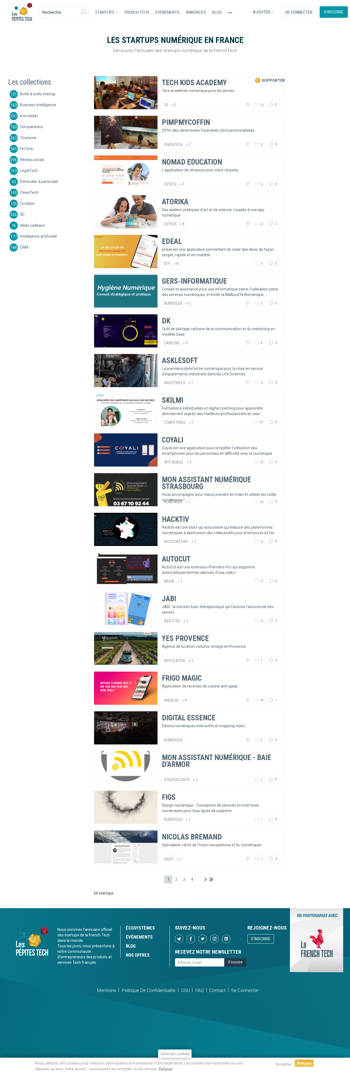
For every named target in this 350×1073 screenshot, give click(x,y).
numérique (173, 303)
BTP (167, 263)
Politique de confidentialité (149, 990)
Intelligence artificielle (38, 236)
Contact (217, 990)
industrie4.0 (174, 383)
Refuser (166, 1068)
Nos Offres (138, 955)
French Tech (137, 12)
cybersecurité (177, 780)
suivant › (205, 879)
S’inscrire (333, 12)
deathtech (173, 144)
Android (171, 700)
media (169, 581)
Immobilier (29, 115)
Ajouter (262, 12)
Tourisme (28, 137)
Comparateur (31, 126)
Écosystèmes (140, 928)
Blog (217, 12)
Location (27, 203)
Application (174, 660)
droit (169, 859)
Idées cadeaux (32, 225)
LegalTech (29, 170)
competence (175, 422)
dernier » (211, 879)
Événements (167, 12)
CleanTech (29, 192)
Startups (105, 12)
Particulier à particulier (39, 181)
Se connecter (299, 12)
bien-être (172, 621)
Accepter (284, 1064)
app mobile (173, 462)
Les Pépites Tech (22, 12)
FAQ (199, 990)
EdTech (170, 184)
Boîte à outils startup (38, 93)
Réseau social (32, 159)
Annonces (196, 12)
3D (22, 214)
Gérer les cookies (175, 1054)
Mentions (106, 990)
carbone (172, 343)
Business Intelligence (38, 104)
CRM (24, 247)
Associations (176, 541)
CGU (185, 990)
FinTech (26, 148)
